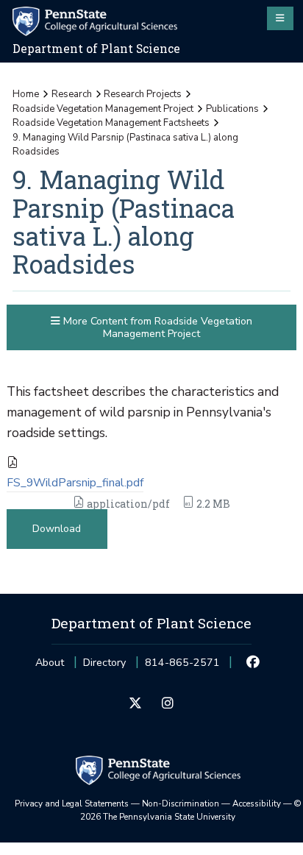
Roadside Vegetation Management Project (103, 109)
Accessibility (256, 803)
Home (26, 94)
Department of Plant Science (96, 48)
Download (56, 529)
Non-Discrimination (180, 803)
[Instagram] (167, 704)
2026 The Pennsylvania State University (191, 810)
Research (71, 94)
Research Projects (143, 94)
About (49, 663)
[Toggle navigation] (280, 18)
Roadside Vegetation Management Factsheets (111, 123)
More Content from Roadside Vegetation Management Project (156, 327)
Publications (232, 109)
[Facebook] (253, 663)
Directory (104, 663)
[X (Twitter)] (135, 704)
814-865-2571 (182, 667)
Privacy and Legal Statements (72, 803)
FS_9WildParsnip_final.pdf (75, 483)
